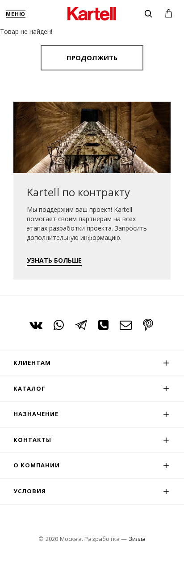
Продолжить (92, 57)
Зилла (137, 539)
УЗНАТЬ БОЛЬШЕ (54, 260)
